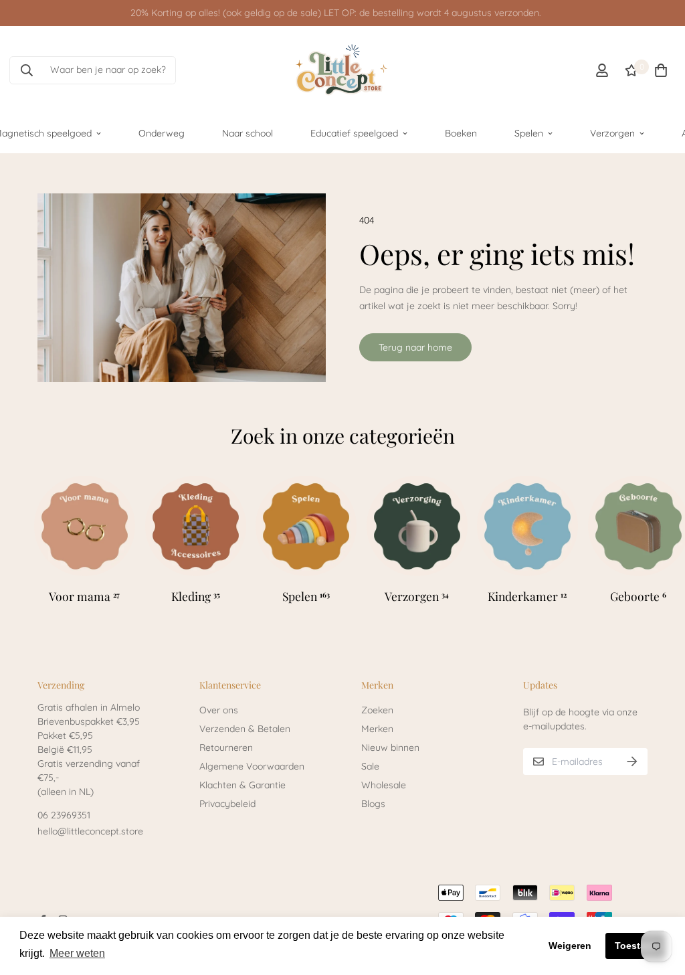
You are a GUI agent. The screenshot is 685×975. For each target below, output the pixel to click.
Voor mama (84, 596)
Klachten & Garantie (242, 785)
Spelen (528, 133)
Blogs (373, 804)
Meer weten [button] (77, 953)
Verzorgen (612, 133)
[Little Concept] (342, 70)
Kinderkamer (527, 596)
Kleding (195, 596)
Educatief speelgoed (354, 133)
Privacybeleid (227, 804)
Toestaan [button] (636, 945)
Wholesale (383, 785)
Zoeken (377, 710)
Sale (370, 766)
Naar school (247, 133)
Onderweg (161, 133)
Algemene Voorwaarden (251, 766)
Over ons (218, 710)
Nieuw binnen (390, 747)
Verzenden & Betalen (244, 729)
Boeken (461, 133)
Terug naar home (415, 347)
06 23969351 (63, 815)
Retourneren (226, 747)
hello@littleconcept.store (90, 831)
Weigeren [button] (570, 945)
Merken (377, 729)
